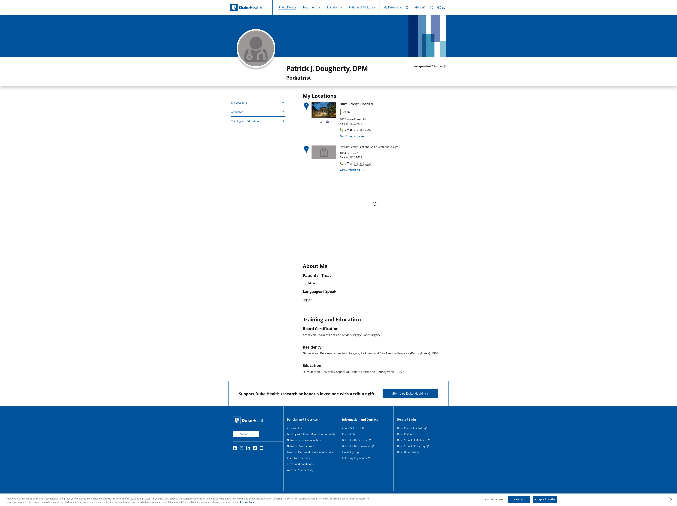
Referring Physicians (354, 458)
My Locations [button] (239, 102)
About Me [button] (237, 112)
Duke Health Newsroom (356, 446)
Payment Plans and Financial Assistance (311, 452)
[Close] (671, 499)
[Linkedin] (249, 448)
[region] (338, 499)
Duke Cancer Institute (410, 428)
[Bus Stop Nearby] (327, 122)
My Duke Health (393, 7)
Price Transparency (298, 458)
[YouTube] (262, 448)
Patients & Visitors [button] (361, 7)
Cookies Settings (494, 499)
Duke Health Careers (355, 440)
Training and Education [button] (245, 121)
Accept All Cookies (545, 499)
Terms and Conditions (300, 464)
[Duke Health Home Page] (249, 420)
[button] (442, 7)
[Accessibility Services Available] (320, 122)
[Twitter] (255, 448)
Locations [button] (333, 7)
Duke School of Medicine (412, 440)
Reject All (519, 499)
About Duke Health (353, 428)
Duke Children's (406, 434)
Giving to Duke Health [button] (408, 393)
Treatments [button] (310, 7)
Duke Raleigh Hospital (356, 104)
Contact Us (246, 434)
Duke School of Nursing (411, 446)
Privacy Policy (248, 502)
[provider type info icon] (444, 66)
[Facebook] (235, 448)
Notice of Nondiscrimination (304, 440)
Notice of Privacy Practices (303, 446)
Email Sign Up (350, 452)
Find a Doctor (287, 7)
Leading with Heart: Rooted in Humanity (311, 434)
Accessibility (294, 428)
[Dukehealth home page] (251, 7)
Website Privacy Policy (300, 470)
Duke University (406, 452)
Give (418, 7)
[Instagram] (242, 448)
